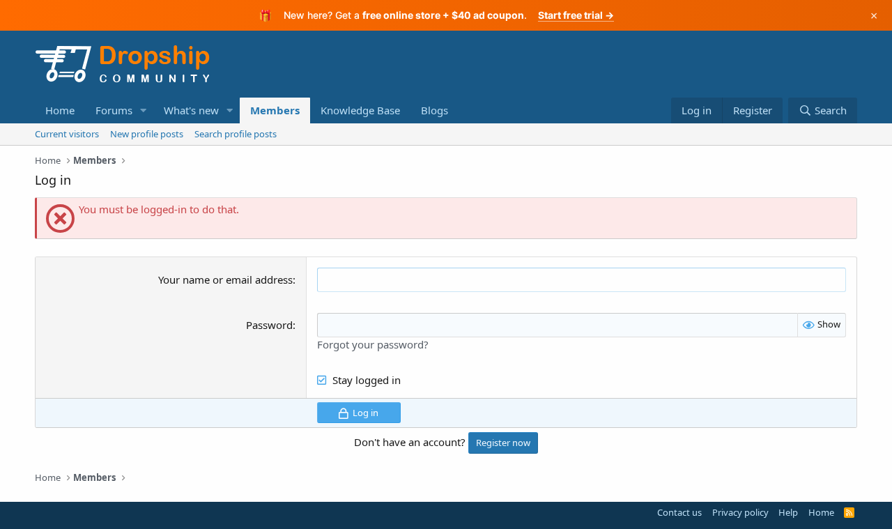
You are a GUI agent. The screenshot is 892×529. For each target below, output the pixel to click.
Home (60, 110)
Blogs (434, 110)
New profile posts (146, 134)
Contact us (679, 512)
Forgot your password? (373, 344)
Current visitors (67, 134)
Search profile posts (235, 134)
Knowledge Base (360, 110)
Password (269, 325)
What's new (191, 110)
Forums (113, 110)
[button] (143, 110)
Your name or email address (225, 279)
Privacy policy (740, 512)
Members (275, 110)
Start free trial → (576, 15)
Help (788, 512)
